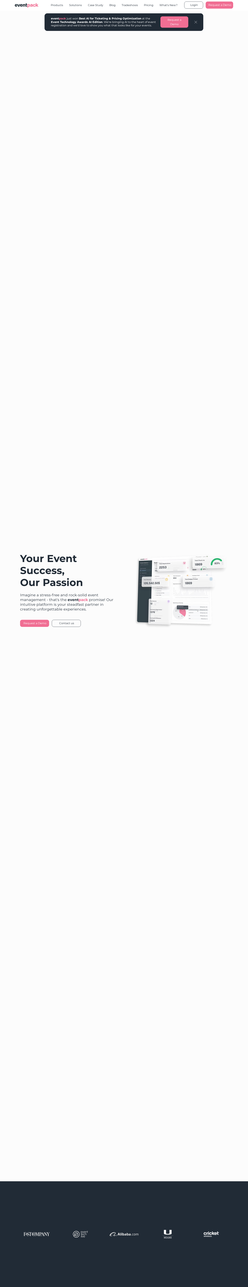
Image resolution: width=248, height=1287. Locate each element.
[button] (196, 22)
